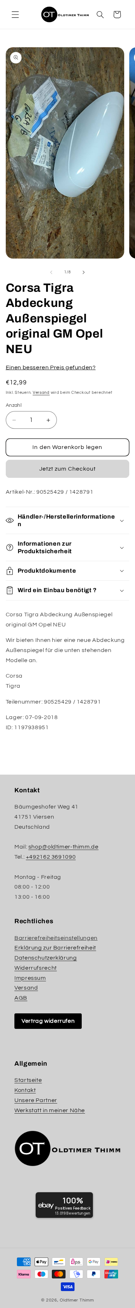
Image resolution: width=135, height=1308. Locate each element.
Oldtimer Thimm (77, 1300)
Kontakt (25, 1090)
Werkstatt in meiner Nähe (49, 1110)
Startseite (28, 1080)
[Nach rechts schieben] (84, 272)
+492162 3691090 (51, 857)
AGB (20, 998)
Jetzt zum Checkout (67, 469)
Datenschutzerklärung (45, 958)
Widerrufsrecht (35, 968)
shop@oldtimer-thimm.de (63, 847)
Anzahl (14, 405)
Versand (41, 393)
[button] (15, 14)
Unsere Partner (35, 1100)
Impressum (30, 978)
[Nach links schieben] (51, 272)
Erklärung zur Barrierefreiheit (55, 948)
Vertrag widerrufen (48, 1021)
